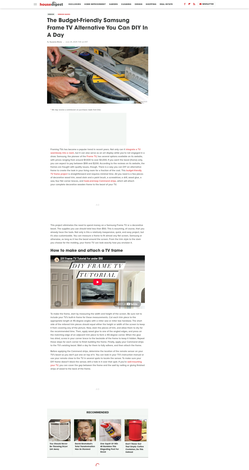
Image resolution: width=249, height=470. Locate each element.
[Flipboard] (189, 5)
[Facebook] (185, 5)
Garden (113, 4)
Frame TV (91, 156)
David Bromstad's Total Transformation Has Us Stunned (85, 446)
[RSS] (194, 5)
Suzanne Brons (56, 42)
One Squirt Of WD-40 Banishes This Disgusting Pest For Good (109, 448)
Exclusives (75, 4)
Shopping (151, 4)
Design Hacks (64, 14)
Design (138, 4)
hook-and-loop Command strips (100, 181)
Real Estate (166, 4)
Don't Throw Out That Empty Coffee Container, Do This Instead (135, 448)
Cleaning (126, 4)
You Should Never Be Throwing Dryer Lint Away (59, 446)
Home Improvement (95, 4)
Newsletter (208, 4)
